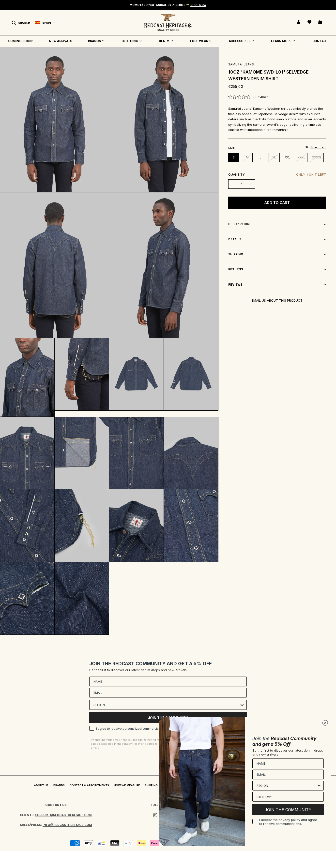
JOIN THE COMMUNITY (288, 809)
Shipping (151, 785)
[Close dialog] (325, 723)
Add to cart (277, 203)
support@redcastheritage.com (63, 815)
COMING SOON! (20, 41)
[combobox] (166, 705)
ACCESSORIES (239, 41)
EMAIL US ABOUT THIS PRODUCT (277, 300)
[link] (248, 96)
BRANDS (94, 41)
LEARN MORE (281, 41)
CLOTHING (130, 41)
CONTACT (320, 41)
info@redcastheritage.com (67, 825)
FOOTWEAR (199, 41)
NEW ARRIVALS (60, 41)
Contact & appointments (89, 785)
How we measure (127, 785)
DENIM (164, 41)
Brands (59, 785)
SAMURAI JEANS (241, 64)
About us (41, 785)
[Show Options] (242, 705)
